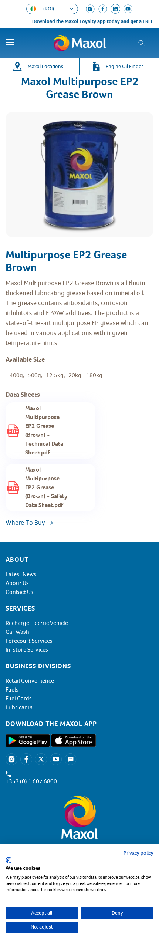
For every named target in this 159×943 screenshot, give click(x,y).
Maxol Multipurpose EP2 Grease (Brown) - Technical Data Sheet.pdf (44, 430)
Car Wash (17, 632)
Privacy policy (138, 853)
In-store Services (27, 649)
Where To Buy (25, 522)
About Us (17, 583)
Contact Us (19, 592)
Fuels (12, 689)
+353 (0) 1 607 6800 (31, 781)
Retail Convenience (30, 680)
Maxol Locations (45, 66)
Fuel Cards (19, 698)
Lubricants (19, 707)
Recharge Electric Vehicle (37, 623)
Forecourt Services (29, 641)
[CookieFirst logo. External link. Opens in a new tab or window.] (8, 860)
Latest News (21, 574)
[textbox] (79, 723)
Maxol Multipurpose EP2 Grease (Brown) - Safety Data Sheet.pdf (46, 487)
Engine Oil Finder (124, 66)
